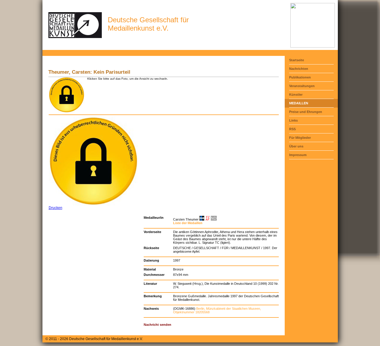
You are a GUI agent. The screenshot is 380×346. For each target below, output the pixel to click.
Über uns (296, 146)
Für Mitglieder (300, 137)
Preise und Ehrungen (305, 112)
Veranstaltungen (302, 86)
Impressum (298, 155)
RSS (292, 129)
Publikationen (300, 77)
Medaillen (298, 103)
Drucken (55, 208)
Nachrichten (298, 68)
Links (293, 120)
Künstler (296, 94)
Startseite (296, 60)
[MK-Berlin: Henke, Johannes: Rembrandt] (312, 46)
